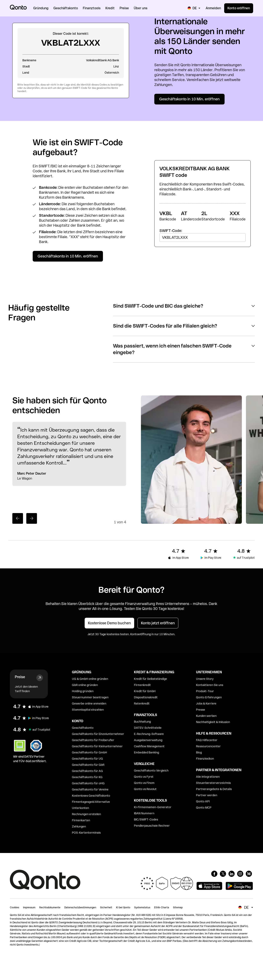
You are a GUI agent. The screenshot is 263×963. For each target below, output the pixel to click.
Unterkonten (80, 808)
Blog (199, 752)
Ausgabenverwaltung (148, 740)
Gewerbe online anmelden (89, 703)
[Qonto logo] (18, 7)
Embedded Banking (146, 752)
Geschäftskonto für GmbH (89, 752)
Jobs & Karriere (206, 703)
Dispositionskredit (146, 697)
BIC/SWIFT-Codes (146, 819)
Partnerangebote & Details (214, 789)
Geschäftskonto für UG (87, 758)
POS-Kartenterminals (86, 832)
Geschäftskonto (82, 727)
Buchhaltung (142, 721)
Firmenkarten (81, 820)
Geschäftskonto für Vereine (90, 789)
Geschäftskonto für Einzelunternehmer (98, 734)
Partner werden (206, 795)
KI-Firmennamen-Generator (152, 807)
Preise (20, 677)
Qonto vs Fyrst (143, 776)
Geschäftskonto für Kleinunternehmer (97, 746)
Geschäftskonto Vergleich (151, 770)
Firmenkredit (142, 685)
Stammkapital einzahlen (88, 709)
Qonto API (203, 801)
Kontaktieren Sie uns (209, 685)
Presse (200, 709)
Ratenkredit (142, 703)
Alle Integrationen (208, 776)
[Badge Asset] (214, 874)
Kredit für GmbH (145, 691)
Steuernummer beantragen (90, 697)
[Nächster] (31, 518)
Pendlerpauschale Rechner (152, 825)
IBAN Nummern (144, 813)
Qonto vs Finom (144, 783)
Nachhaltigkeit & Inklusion (213, 722)
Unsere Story (204, 678)
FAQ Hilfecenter (206, 740)
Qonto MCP (203, 807)
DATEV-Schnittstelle (147, 727)
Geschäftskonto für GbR (88, 764)
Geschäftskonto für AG (87, 771)
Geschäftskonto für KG (87, 777)
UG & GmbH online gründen (90, 678)
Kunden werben (206, 715)
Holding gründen (82, 691)
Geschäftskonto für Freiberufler (93, 740)
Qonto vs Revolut (145, 789)
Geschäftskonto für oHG (88, 783)
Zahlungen (79, 826)
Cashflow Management (149, 746)
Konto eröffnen (238, 8)
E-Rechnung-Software (149, 734)
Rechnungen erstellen (86, 814)
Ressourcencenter (208, 746)
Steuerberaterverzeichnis (213, 783)
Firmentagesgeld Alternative (91, 801)
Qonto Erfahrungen (209, 697)
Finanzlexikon (205, 758)
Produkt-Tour (205, 691)
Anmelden (213, 8)
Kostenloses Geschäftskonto (91, 795)
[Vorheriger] (17, 518)
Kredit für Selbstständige (150, 678)
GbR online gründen (85, 685)
